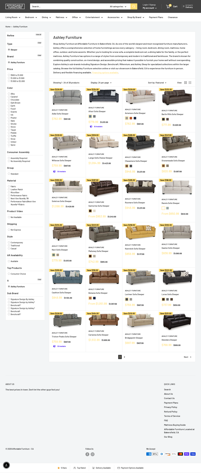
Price (10, 69)
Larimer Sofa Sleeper (134, 294)
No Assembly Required (20, 161)
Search (167, 389)
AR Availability (15, 255)
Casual (13, 248)
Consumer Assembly (18, 152)
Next (186, 357)
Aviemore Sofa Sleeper (135, 113)
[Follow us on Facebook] (87, 454)
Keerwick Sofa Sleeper (135, 248)
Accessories (114, 17)
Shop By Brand (134, 17)
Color (10, 87)
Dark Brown (15, 103)
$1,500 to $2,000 (17, 81)
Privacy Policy (170, 407)
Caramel (14, 97)
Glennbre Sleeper (169, 340)
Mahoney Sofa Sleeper (98, 251)
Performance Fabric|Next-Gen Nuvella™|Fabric (23, 203)
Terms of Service (172, 416)
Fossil (13, 109)
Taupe (13, 130)
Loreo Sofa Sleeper (170, 294)
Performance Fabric (18, 195)
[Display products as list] (190, 82)
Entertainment (93, 17)
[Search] (133, 6)
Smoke (13, 124)
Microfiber (14, 192)
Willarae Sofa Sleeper (61, 160)
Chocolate (14, 100)
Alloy (12, 94)
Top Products (14, 267)
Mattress (60, 17)
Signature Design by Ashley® (22, 302)
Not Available (16, 217)
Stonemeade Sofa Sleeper (173, 160)
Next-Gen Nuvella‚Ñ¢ (19, 198)
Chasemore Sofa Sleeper (136, 161)
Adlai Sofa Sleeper (60, 113)
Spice (12, 145)
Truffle (13, 136)
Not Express (15, 230)
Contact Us (169, 398)
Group (10, 167)
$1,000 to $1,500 (17, 78)
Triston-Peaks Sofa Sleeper (64, 336)
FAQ (166, 420)
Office (75, 17)
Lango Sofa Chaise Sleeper (100, 158)
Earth (12, 106)
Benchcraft (15, 311)
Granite (13, 112)
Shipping (12, 223)
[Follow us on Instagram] (92, 454)
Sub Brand (12, 293)
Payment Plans (156, 17)
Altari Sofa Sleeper (97, 111)
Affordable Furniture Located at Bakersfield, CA (179, 430)
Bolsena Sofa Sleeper (98, 293)
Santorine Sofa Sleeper (98, 206)
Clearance (173, 17)
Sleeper (13, 50)
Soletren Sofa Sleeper (62, 201)
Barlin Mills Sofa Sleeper (172, 114)
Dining (45, 17)
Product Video (15, 211)
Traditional (15, 245)
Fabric (13, 186)
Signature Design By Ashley (22, 299)
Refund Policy (170, 411)
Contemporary (16, 242)
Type (9, 43)
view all (38, 34)
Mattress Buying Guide (175, 424)
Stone (13, 127)
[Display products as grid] (185, 82)
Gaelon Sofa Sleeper (171, 248)
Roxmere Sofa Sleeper (135, 202)
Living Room (11, 17)
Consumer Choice (18, 274)
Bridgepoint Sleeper (134, 338)
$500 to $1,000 (16, 75)
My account (149, 7)
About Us (168, 393)
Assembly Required (18, 158)
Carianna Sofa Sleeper (98, 335)
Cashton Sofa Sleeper (61, 292)
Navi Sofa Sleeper (60, 249)
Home (8, 26)
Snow (12, 139)
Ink (11, 115)
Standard (14, 174)
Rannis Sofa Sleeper (171, 203)
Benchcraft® (15, 305)
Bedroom (29, 17)
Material (11, 180)
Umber (13, 142)
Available (14, 261)
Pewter (13, 118)
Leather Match (16, 189)
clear (39, 43)
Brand (10, 56)
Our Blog (168, 436)
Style (10, 236)
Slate (12, 121)
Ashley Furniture (20, 26)
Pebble (13, 133)
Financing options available (105, 72)
